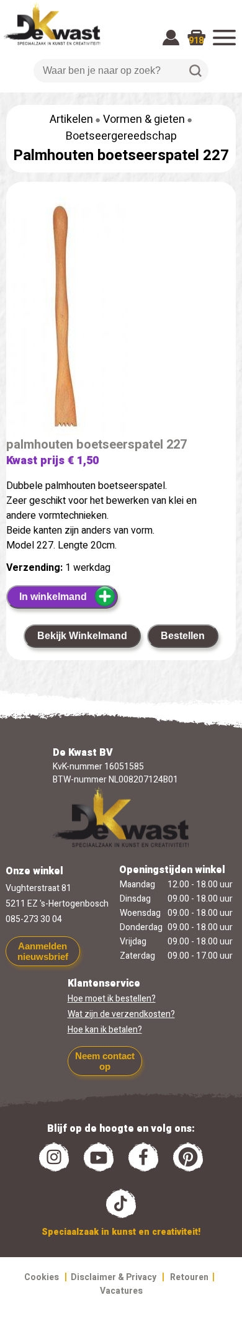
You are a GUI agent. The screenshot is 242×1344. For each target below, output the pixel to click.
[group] (121, 319)
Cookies (41, 1277)
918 (196, 40)
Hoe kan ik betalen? (105, 1029)
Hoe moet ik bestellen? (112, 998)
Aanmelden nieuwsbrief (42, 951)
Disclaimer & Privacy (113, 1277)
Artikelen (71, 119)
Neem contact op (105, 1061)
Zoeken (195, 71)
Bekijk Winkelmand (82, 635)
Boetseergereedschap (121, 136)
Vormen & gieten (144, 119)
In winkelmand (53, 596)
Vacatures (121, 1290)
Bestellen (183, 635)
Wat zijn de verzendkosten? (121, 1014)
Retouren (189, 1277)
